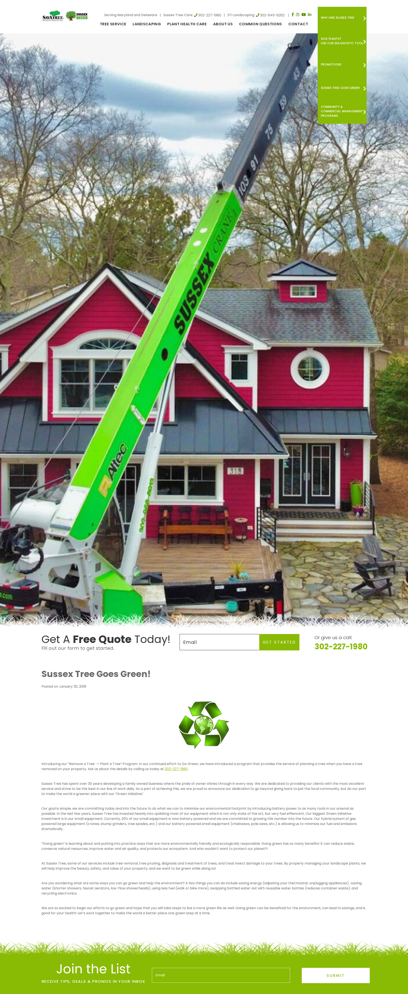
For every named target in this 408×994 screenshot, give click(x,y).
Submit (336, 975)
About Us (223, 24)
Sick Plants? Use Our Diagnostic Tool (342, 41)
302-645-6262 (272, 15)
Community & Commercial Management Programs (342, 111)
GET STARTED (279, 642)
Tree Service (113, 24)
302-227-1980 (209, 15)
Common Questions (260, 24)
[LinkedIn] (309, 14)
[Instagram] (297, 14)
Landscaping (147, 24)
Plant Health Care (187, 24)
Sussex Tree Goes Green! (340, 88)
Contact (298, 24)
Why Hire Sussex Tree (337, 18)
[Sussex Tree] (66, 15)
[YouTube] (304, 14)
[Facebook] (293, 14)
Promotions (331, 64)
